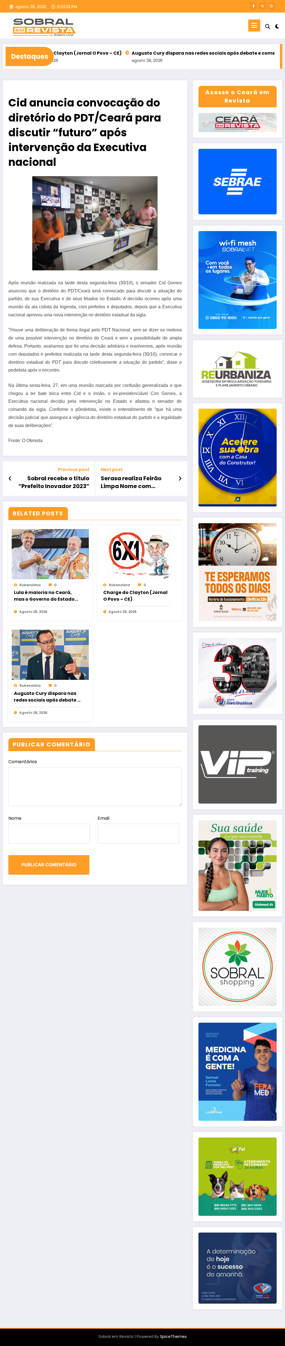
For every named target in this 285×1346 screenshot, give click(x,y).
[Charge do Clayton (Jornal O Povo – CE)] (139, 553)
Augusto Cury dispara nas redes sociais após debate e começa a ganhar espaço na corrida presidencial (47, 697)
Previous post (73, 469)
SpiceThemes (173, 1336)
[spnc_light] (277, 25)
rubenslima (30, 585)
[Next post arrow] (180, 478)
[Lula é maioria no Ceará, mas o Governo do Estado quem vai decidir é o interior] (50, 553)
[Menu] (254, 25)
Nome (14, 818)
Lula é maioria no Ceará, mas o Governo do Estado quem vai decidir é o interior (47, 596)
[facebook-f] (253, 6)
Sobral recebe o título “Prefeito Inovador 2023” (53, 482)
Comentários (22, 761)
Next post (112, 469)
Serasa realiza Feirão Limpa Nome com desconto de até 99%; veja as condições (131, 482)
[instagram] (271, 6)
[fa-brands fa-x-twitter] (262, 6)
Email (103, 818)
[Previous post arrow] (10, 478)
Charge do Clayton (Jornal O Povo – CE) (135, 595)
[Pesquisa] (267, 27)
